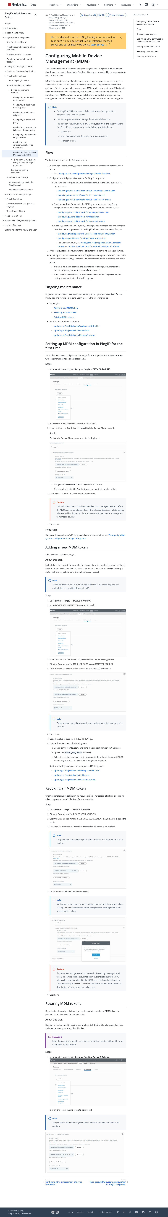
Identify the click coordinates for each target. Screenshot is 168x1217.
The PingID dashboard (17, 42)
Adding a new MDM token (66, 307)
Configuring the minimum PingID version (24, 136)
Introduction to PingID (14, 33)
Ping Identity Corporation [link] (20, 1213)
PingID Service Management (17, 37)
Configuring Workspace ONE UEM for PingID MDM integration (86, 233)
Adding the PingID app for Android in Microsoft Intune (94, 246)
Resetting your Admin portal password (19, 60)
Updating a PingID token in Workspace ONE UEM (76, 326)
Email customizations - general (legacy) (20, 205)
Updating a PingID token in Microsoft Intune (74, 335)
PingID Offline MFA (13, 225)
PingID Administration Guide (18, 15)
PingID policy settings (16, 76)
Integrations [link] (74, 4)
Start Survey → (99, 44)
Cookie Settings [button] (105, 1212)
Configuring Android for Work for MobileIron (78, 216)
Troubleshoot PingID (16, 211)
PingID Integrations (13, 216)
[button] (154, 5)
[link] (17, 4)
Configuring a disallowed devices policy (24, 106)
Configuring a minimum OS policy (23, 113)
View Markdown (118, 15)
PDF (103, 15)
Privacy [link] (80, 1212)
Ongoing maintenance (147, 34)
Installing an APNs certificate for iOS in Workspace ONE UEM (86, 190)
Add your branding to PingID (19, 194)
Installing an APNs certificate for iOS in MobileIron (81, 195)
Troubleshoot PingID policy (21, 189)
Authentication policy (18, 177)
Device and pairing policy (20, 85)
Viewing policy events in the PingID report (21, 183)
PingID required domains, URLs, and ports (21, 48)
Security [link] (91, 1212)
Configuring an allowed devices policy (23, 98)
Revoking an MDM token (65, 312)
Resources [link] (127, 4)
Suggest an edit (90, 15)
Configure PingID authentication (21, 71)
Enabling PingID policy (19, 80)
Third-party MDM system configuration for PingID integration (24, 163)
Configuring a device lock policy (24, 121)
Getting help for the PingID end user (21, 230)
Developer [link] (92, 4)
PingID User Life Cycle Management (20, 220)
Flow (139, 29)
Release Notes (11, 28)
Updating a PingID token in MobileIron (71, 330)
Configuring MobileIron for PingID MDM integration (81, 238)
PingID (7, 23)
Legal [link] (70, 1212)
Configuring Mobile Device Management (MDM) (24, 153)
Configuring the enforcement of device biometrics (23, 145)
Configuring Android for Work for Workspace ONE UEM (83, 212)
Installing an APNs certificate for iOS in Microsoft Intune (84, 199)
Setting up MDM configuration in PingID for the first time (83, 173)
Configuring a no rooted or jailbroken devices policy (24, 128)
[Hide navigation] (35, 14)
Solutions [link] (110, 4)
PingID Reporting (14, 199)
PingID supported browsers (19, 54)
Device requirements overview (20, 91)
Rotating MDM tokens (64, 317)
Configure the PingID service (19, 66)
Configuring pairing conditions (19, 171)
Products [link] (55, 4)
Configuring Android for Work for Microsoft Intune (81, 221)
